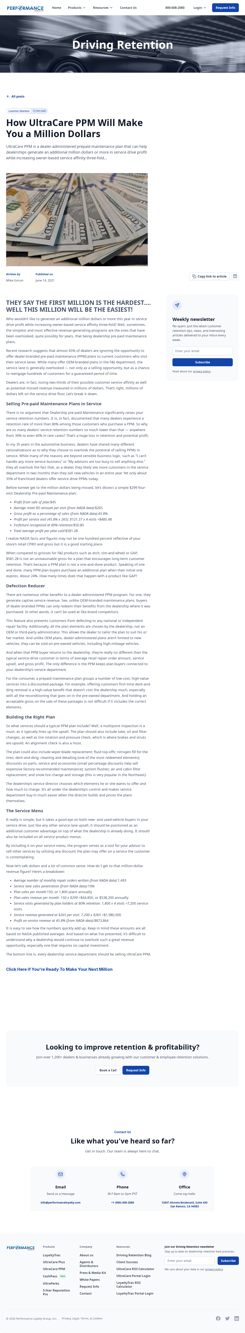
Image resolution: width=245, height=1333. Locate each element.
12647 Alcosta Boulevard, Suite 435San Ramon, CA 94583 (184, 1204)
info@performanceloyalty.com (61, 1202)
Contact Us (128, 8)
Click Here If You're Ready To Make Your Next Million (59, 969)
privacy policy (201, 371)
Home (56, 8)
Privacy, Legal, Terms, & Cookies (82, 1318)
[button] (77, 7)
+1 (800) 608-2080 (122, 1202)
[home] (25, 8)
